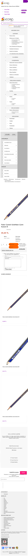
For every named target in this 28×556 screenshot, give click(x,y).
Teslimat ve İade (7, 523)
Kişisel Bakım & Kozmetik (15, 80)
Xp (4, 498)
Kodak (5, 500)
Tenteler (13, 112)
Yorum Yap (9, 229)
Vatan (5, 506)
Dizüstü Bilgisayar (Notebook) (17, 41)
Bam (5, 513)
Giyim (13, 99)
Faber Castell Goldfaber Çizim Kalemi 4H (11, 416)
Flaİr (5, 499)
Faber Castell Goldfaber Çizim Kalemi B (22, 245)
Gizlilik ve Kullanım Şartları (9, 517)
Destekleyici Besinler (16, 84)
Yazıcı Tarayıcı (14, 44)
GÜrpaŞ (5, 501)
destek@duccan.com (5, 536)
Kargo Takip (6, 9)
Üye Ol (13, 134)
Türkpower (6, 502)
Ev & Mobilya (15, 57)
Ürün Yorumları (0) (7, 250)
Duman (5, 507)
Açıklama (22, 249)
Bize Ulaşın (6, 11)
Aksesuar (14, 98)
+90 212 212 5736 (5, 534)
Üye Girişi (7, 134)
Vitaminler (14, 88)
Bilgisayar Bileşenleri (16, 39)
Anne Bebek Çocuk (15, 30)
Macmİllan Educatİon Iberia (9, 512)
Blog (5, 526)
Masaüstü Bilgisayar (16, 43)
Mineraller (14, 86)
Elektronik (15, 33)
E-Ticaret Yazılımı (14, 462)
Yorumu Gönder (8, 269)
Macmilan (6, 511)
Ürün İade (6, 521)
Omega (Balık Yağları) (16, 87)
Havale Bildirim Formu (8, 518)
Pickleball (6, 494)
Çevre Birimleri (15, 40)
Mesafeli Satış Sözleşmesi (9, 519)
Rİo (4, 509)
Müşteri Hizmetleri (7, 525)
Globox (5, 504)
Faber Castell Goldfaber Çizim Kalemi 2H (11, 316)
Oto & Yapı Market (15, 107)
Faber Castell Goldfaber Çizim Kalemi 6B (11, 366)
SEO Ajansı (14, 450)
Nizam (5, 508)
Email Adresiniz (8, 257)
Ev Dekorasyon (15, 60)
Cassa (5, 505)
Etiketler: (21, 243)
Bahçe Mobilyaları (15, 111)
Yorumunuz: (7, 258)
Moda (15, 94)
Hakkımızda (6, 524)
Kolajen (13, 85)
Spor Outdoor (15, 116)
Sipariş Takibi (7, 14)
